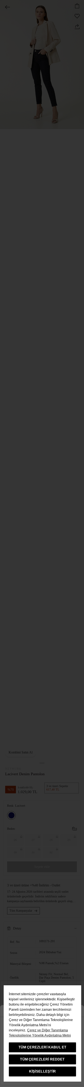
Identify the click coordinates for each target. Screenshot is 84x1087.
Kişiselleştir (42, 1071)
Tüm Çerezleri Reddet (42, 1059)
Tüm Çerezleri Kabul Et (43, 1047)
